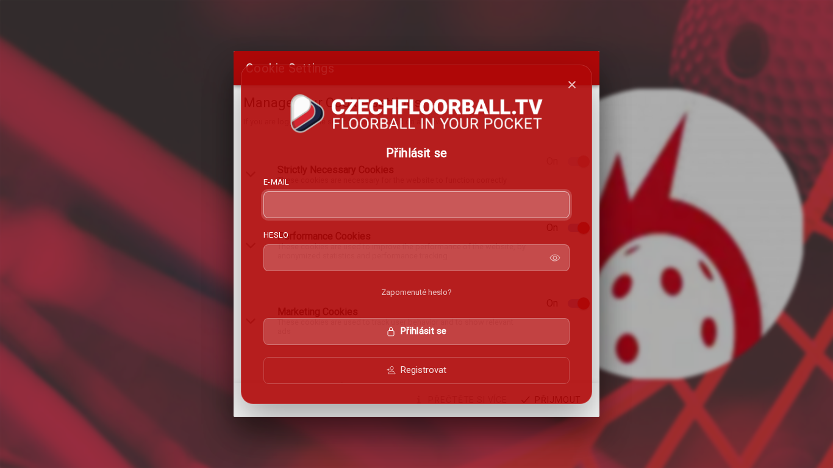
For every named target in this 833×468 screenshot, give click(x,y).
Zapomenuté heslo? (416, 292)
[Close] (572, 85)
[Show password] (555, 258)
